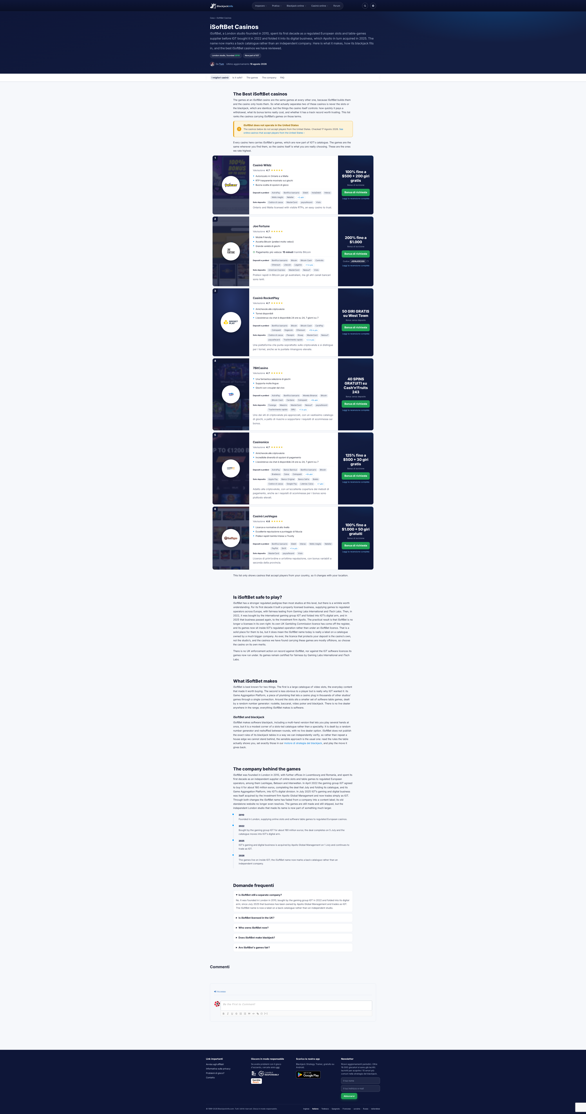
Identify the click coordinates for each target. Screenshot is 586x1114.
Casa (212, 18)
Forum (336, 5)
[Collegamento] (258, 1013)
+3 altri (301, 197)
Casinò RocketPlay (266, 298)
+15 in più (313, 330)
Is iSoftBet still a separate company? (260, 894)
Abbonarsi (349, 1096)
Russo (365, 1109)
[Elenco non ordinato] (245, 1013)
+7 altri (320, 484)
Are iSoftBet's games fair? (254, 947)
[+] (266, 1013)
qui (277, 1067)
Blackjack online (295, 5)
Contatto (210, 1077)
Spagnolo (336, 1109)
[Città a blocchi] (249, 1013)
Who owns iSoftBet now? (254, 927)
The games (252, 77)
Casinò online (318, 5)
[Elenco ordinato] (241, 1013)
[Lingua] (373, 6)
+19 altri (314, 400)
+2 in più (310, 340)
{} (262, 1013)
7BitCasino (260, 368)
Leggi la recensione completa (355, 198)
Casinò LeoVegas (265, 516)
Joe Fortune (261, 226)
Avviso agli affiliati (215, 1064)
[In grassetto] (223, 1013)
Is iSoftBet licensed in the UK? (256, 917)
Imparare (260, 5)
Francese (347, 1109)
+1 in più (309, 265)
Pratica (275, 5)
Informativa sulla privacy (218, 1068)
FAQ (282, 77)
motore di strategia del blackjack (303, 743)
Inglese (306, 1109)
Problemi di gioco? (215, 1073)
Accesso (221, 991)
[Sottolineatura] (232, 1013)
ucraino (357, 1109)
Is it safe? (237, 77)
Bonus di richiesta (355, 192)
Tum (221, 64)
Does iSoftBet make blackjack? (257, 937)
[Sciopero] (236, 1013)
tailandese (375, 1109)
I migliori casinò (220, 77)
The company (269, 77)
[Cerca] (365, 6)
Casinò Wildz (262, 165)
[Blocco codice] (253, 1013)
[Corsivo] (228, 1013)
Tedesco (325, 1109)
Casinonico (261, 442)
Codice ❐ (355, 261)
